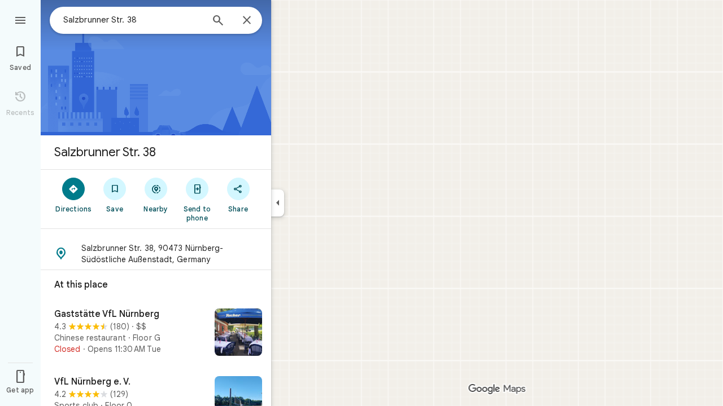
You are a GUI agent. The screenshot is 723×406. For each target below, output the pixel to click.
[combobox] (132, 20)
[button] (156, 254)
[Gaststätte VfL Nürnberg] (156, 333)
